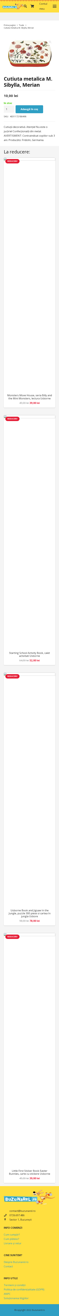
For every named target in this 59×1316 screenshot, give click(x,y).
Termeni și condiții (14, 1285)
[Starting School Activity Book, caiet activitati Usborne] (29, 532)
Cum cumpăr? (12, 1234)
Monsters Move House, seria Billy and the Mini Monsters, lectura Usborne (29, 397)
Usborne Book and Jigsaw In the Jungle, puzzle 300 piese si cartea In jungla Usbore (30, 913)
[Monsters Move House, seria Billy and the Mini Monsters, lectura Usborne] (29, 274)
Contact (8, 1266)
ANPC (7, 1294)
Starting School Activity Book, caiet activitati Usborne (29, 654)
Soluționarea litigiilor (16, 1298)
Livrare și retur (12, 1243)
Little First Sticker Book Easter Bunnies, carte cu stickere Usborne (29, 1172)
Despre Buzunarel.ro (16, 1262)
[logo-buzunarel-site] (14, 6)
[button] (25, 6)
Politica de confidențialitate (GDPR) (24, 1289)
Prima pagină (10, 25)
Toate (21, 25)
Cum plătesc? (11, 1239)
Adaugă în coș (29, 109)
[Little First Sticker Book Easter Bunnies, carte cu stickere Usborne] (29, 1050)
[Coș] (32, 6)
